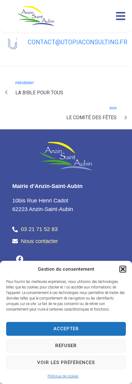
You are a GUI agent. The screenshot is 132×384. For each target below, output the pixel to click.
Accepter (66, 328)
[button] (123, 269)
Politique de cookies (63, 376)
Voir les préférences (66, 362)
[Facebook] (19, 259)
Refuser (66, 345)
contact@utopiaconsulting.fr (77, 42)
